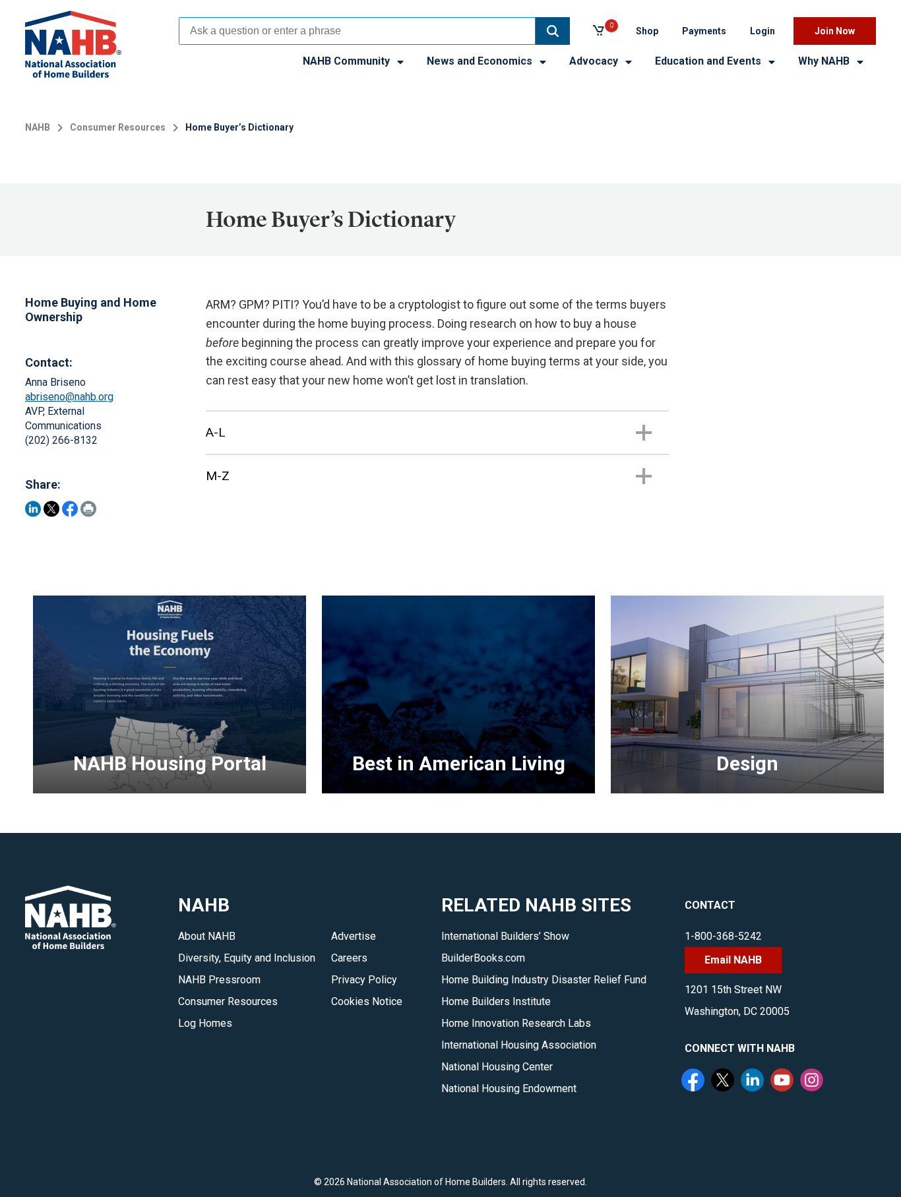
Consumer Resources (118, 127)
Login (762, 31)
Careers (349, 958)
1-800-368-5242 (723, 936)
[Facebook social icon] (694, 1081)
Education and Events (709, 61)
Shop (647, 31)
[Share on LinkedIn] (33, 508)
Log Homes (205, 1023)
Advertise (353, 936)
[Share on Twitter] (51, 508)
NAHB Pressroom (219, 979)
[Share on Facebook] (70, 508)
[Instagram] (813, 1081)
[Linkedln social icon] (754, 1081)
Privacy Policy (364, 979)
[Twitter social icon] (724, 1081)
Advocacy (595, 61)
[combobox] (357, 31)
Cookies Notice (366, 1001)
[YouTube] (783, 1081)
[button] (553, 31)
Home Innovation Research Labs (516, 1023)
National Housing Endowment (508, 1088)
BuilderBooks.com (483, 958)
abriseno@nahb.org (69, 396)
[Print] (88, 508)
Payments (704, 31)
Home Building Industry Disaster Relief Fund (543, 979)
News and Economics (481, 61)
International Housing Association (518, 1045)
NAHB (37, 127)
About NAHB (206, 936)
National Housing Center (497, 1066)
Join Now (835, 31)
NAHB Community (347, 61)
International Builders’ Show (505, 936)
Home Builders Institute (496, 1001)
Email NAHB (733, 960)
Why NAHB (825, 61)
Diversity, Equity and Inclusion (246, 958)
